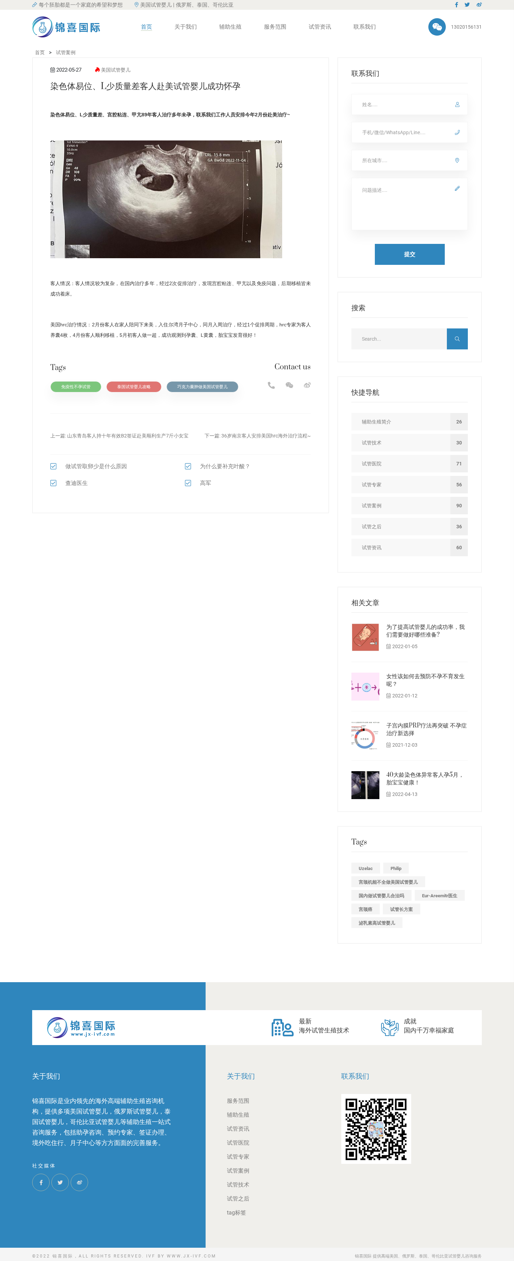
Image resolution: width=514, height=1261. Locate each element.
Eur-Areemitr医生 (439, 895)
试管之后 (238, 1198)
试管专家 (238, 1156)
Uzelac (366, 868)
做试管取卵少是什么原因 (96, 466)
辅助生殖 (230, 26)
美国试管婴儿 (115, 70)
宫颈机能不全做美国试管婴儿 (388, 882)
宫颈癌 (365, 909)
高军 (205, 483)
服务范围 (275, 26)
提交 (409, 254)
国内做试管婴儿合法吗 (381, 895)
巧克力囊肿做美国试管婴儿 (202, 386)
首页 (146, 26)
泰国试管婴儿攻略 (134, 386)
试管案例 (238, 1170)
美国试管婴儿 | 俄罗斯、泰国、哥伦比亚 (187, 5)
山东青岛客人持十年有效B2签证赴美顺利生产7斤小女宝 (127, 436)
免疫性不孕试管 (76, 386)
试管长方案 (401, 909)
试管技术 (238, 1184)
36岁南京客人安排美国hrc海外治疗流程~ (266, 436)
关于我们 (185, 26)
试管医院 (238, 1142)
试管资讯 (320, 26)
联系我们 (365, 26)
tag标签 (236, 1212)
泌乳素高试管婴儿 (377, 923)
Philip (396, 868)
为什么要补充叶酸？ (225, 466)
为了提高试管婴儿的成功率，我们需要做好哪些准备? (425, 631)
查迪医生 (76, 483)
